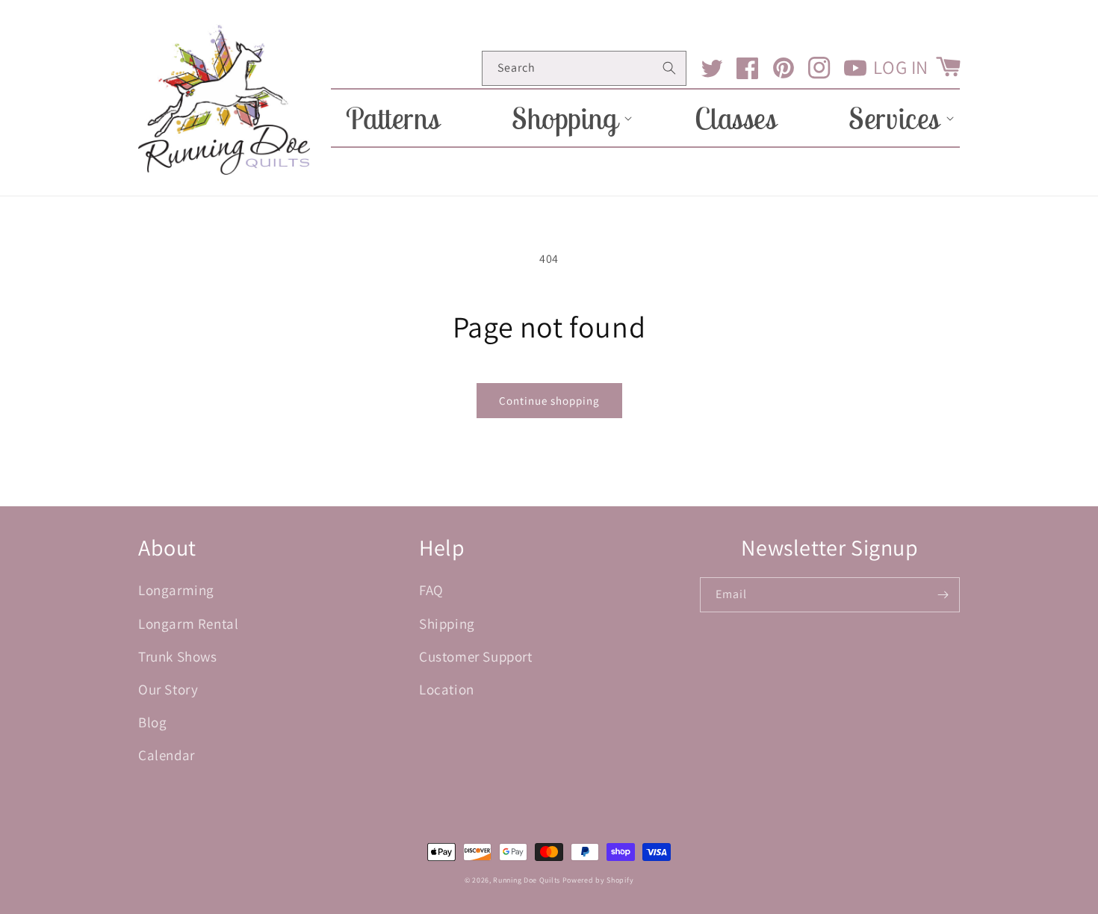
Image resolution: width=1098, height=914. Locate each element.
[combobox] (584, 68)
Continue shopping (549, 401)
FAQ (431, 590)
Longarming (176, 590)
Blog (152, 722)
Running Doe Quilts (526, 880)
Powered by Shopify (598, 880)
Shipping (447, 623)
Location (446, 689)
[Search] (669, 68)
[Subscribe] (942, 594)
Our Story (168, 689)
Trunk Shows (177, 656)
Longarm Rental (188, 623)
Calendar (166, 755)
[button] (567, 118)
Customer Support (476, 656)
